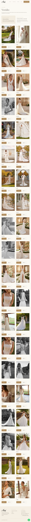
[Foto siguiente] (13, 34)
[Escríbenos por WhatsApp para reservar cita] (29, 520)
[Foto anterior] (2, 34)
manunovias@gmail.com (25, 513)
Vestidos (14, 1)
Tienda (18, 1)
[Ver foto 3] (23, 42)
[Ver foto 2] (22, 66)
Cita (21, 1)
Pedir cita (26, 1)
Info (10, 190)
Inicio (10, 1)
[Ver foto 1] (7, 42)
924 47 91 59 (24, 512)
